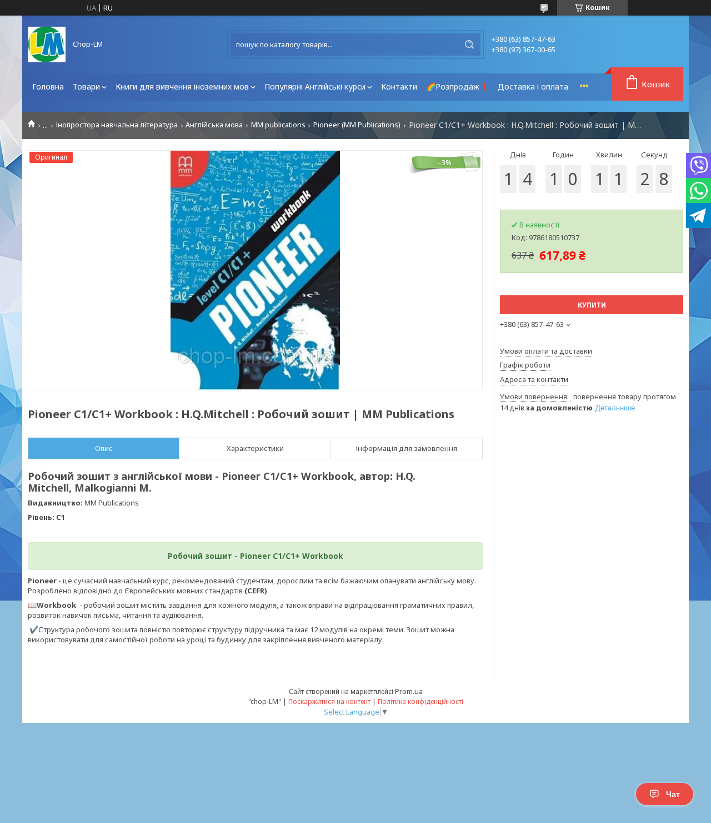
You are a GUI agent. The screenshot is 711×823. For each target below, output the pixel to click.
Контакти (399, 86)
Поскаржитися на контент (329, 701)
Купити (592, 305)
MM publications (278, 125)
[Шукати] (469, 44)
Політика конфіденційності (420, 701)
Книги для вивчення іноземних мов (182, 86)
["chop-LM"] (47, 44)
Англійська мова (214, 125)
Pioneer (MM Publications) (356, 125)
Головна (48, 86)
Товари (86, 86)
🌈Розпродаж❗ (457, 86)
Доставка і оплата (533, 86)
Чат (673, 794)
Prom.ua (409, 691)
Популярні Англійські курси (314, 86)
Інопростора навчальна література (117, 125)
